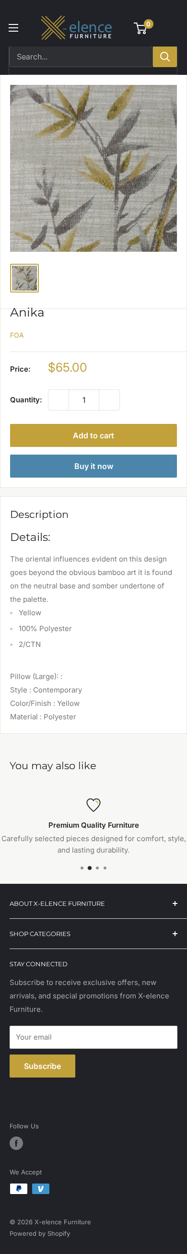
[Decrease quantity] (58, 400)
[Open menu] (13, 28)
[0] (141, 28)
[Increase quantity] (109, 400)
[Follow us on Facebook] (16, 1143)
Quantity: (26, 399)
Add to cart (93, 435)
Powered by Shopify (40, 1233)
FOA (17, 335)
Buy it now (93, 466)
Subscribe (42, 1066)
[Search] (165, 56)
